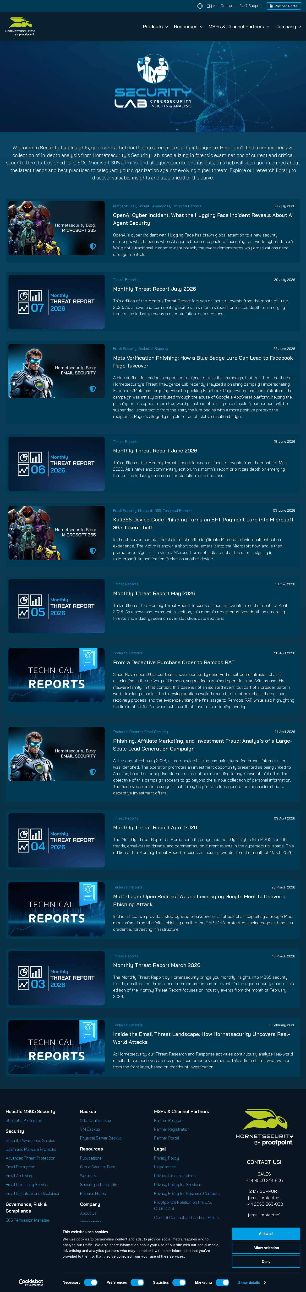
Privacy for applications (175, 1175)
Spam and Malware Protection (32, 1149)
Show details (249, 1283)
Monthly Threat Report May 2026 (154, 593)
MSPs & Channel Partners (236, 26)
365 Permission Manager (27, 1220)
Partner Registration (172, 1129)
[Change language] (206, 6)
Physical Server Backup (101, 1137)
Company (285, 26)
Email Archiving (19, 1175)
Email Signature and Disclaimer (33, 1193)
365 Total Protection (24, 1120)
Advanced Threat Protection (30, 1158)
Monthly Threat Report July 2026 (154, 288)
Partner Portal (286, 6)
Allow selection (266, 1248)
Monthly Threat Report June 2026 (155, 450)
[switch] (137, 1282)
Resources (185, 26)
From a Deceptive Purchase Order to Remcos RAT (174, 662)
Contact (228, 5)
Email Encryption (20, 1166)
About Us (88, 1213)
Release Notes (93, 1193)
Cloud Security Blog (97, 1166)
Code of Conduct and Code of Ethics (186, 1217)
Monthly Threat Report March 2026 (156, 965)
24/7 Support (251, 5)
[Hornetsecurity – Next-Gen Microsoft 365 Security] (20, 27)
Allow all (266, 1234)
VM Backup (90, 1129)
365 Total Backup (95, 1120)
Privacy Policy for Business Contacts (187, 1193)
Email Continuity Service (27, 1184)
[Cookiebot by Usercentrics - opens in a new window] (31, 1282)
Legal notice (165, 1166)
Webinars (88, 1175)
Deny (266, 1262)
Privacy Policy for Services (177, 1184)
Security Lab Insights (98, 1184)
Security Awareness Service (30, 1140)
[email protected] (264, 1197)
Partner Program (168, 1120)
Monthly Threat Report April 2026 (155, 827)
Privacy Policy (166, 1158)
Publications (91, 1158)
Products (153, 26)
